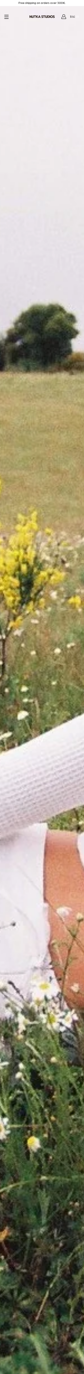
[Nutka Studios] (42, 16)
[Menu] (7, 16)
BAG (74, 17)
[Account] (63, 16)
